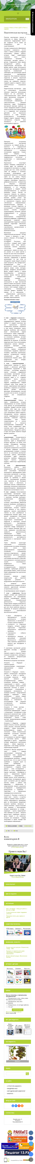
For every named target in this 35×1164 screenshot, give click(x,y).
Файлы (11, 27)
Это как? (10, 1007)
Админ (20, 825)
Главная (6, 27)
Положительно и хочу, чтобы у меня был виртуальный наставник (17, 999)
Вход (21, 847)
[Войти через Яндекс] (19, 1105)
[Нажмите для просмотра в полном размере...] (15, 132)
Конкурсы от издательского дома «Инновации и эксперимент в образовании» (15, 952)
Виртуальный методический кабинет (17, 5)
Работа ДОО (18, 27)
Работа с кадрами (12, 825)
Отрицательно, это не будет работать (18, 1005)
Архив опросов (17, 1012)
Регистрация (15, 847)
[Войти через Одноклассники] (22, 1105)
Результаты (9, 1012)
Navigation (11, 19)
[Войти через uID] (13, 1105)
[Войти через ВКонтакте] (16, 1105)
